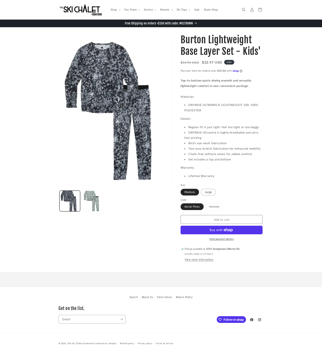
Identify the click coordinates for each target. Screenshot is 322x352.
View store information (199, 259)
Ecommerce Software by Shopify (99, 343)
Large (208, 192)
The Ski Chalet (75, 343)
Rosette (216, 207)
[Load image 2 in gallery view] (92, 201)
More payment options (221, 238)
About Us (147, 297)
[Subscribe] (121, 319)
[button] (115, 10)
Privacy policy (145, 343)
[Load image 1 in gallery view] (69, 201)
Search (134, 297)
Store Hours (164, 297)
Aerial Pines (192, 206)
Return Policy (184, 297)
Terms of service (164, 343)
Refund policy (127, 343)
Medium (189, 192)
